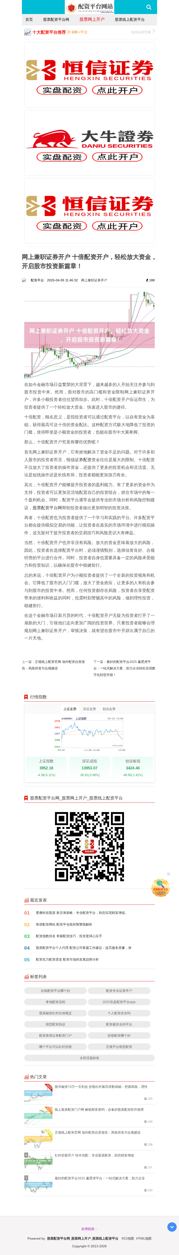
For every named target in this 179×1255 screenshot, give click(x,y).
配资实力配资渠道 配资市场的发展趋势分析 (67, 959)
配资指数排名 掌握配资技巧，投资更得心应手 (69, 936)
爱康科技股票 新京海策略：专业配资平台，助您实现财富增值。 (82, 912)
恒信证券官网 (141, 32)
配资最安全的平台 (119, 1024)
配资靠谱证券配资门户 (55, 1035)
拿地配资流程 (55, 1002)
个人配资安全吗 (119, 1013)
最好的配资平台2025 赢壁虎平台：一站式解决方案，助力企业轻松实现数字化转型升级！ (124, 668)
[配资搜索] (148, 7)
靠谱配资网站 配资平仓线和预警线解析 (64, 924)
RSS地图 (128, 1238)
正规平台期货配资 (119, 1046)
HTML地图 (143, 1238)
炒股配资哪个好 (119, 1035)
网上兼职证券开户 (94, 280)
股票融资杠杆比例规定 (55, 1013)
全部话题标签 (89, 1058)
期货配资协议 (55, 1024)
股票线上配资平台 (130, 19)
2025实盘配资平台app (119, 1002)
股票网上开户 (92, 19)
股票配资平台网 (56, 19)
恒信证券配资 (79, 459)
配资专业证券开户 (119, 990)
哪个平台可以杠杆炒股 (55, 1046)
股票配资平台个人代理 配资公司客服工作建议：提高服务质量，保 (83, 947)
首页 (29, 19)
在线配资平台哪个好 (55, 990)
